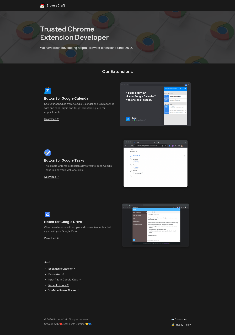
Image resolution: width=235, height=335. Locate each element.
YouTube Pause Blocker (62, 290)
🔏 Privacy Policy (181, 324)
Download (50, 119)
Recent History (57, 285)
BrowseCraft (56, 5)
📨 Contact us (179, 319)
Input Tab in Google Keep (63, 279)
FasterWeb (54, 274)
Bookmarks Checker (60, 268)
